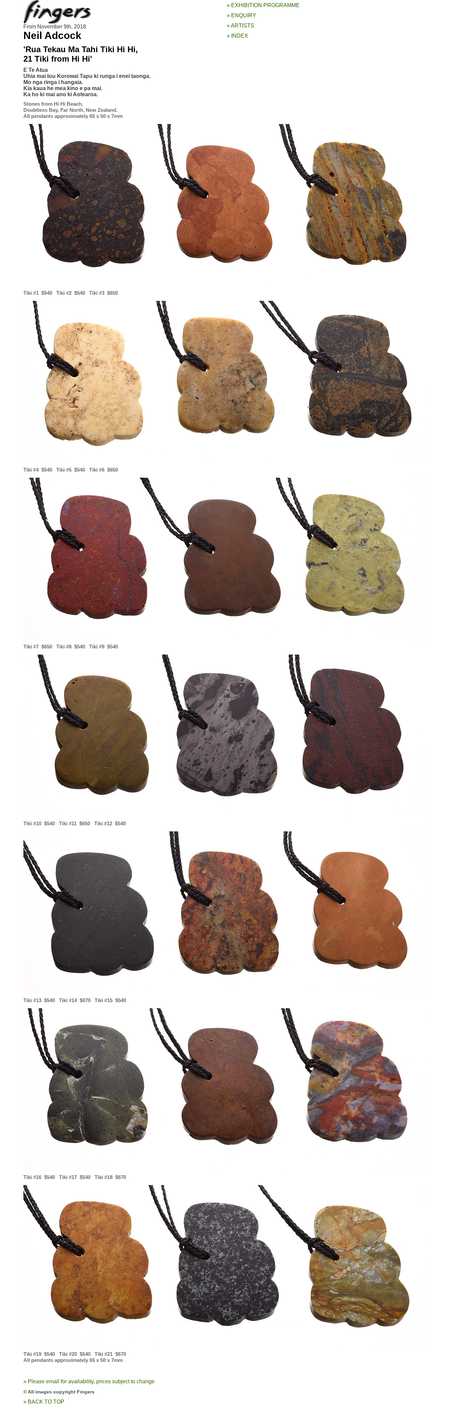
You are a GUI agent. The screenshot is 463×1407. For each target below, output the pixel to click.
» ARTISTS (240, 25)
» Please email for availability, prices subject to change (89, 1381)
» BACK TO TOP (43, 1402)
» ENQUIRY (241, 15)
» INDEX (237, 36)
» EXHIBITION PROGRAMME (263, 5)
